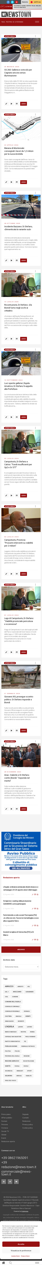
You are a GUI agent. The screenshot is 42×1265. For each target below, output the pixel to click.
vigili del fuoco (10, 1080)
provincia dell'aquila (12, 1056)
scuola (17, 1066)
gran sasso (9, 1021)
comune (15, 996)
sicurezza (8, 1071)
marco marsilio (11, 1032)
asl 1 (7, 992)
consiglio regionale (12, 1011)
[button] (35, 36)
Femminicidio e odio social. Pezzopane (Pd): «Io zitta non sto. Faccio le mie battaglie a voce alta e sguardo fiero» (20, 904)
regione (27, 1056)
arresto (20, 986)
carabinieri (29, 992)
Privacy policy (27, 1124)
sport (29, 1071)
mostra (23, 1032)
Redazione (26, 1121)
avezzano (17, 992)
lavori (20, 1027)
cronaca (27, 1011)
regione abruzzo (12, 1061)
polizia (17, 1051)
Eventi (3, 1138)
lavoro (29, 1027)
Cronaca (4, 1128)
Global (3, 1135)
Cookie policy (27, 1128)
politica (8, 1051)
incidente (21, 1021)
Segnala (25, 1114)
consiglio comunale (12, 1006)
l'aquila (9, 1026)
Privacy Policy (25, 1256)
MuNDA (32, 1032)
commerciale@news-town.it (16, 1173)
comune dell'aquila (13, 1001)
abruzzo (9, 986)
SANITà (7, 1066)
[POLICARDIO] (21, 851)
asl (29, 986)
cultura (8, 1016)
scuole (26, 1066)
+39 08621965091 (14, 1158)
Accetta (21, 1244)
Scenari (4, 1121)
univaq (19, 1076)
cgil (6, 996)
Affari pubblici (10, 36)
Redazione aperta (8, 1141)
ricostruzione (28, 1061)
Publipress (24, 1211)
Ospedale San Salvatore (13, 1036)
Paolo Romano (30, 1036)
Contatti (25, 1118)
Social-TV (5, 1131)
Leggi (23, 104)
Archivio (21, 949)
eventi (28, 1016)
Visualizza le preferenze (21, 1251)
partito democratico (12, 1041)
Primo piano (6, 1114)
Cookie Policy (15, 1256)
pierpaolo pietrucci (28, 1046)
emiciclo (18, 1016)
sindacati (20, 1071)
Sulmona (8, 1076)
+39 (4, 1162)
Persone (4, 1124)
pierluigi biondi (11, 1046)
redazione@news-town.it (18, 1167)
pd (25, 1041)
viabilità (29, 1075)
